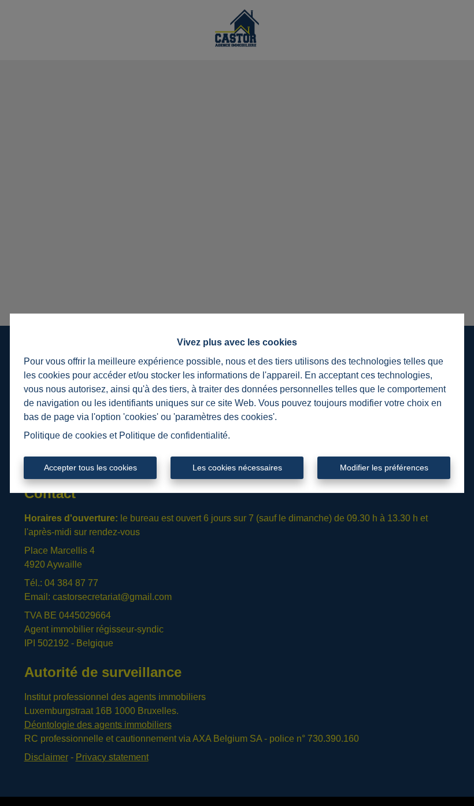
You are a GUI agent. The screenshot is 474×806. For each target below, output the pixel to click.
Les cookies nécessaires (237, 467)
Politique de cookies (65, 435)
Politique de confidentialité (173, 435)
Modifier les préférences (384, 467)
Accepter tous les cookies (90, 467)
